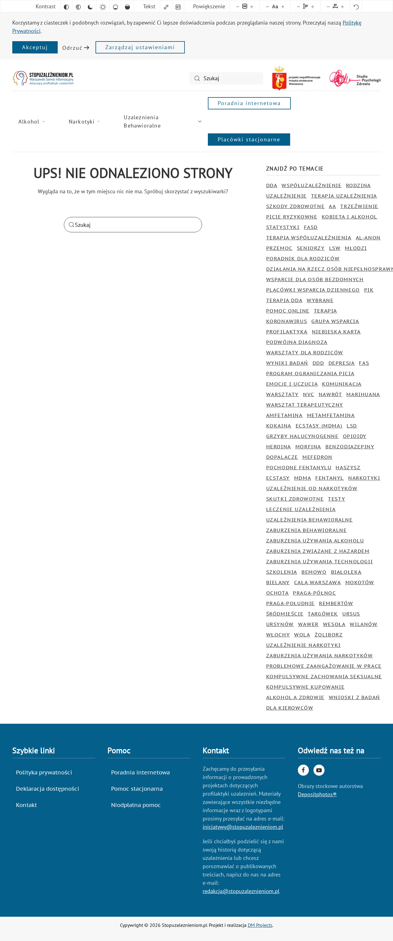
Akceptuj (35, 47)
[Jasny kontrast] (103, 6)
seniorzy (311, 248)
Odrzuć (72, 47)
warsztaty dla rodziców (304, 352)
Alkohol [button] (28, 121)
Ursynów (280, 624)
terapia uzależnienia (344, 196)
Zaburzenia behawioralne (306, 530)
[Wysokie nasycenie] (127, 6)
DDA (272, 185)
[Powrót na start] (43, 78)
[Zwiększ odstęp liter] (342, 6)
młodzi (356, 248)
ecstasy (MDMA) (319, 426)
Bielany (278, 582)
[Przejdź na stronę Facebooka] (303, 770)
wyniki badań (287, 363)
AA (332, 206)
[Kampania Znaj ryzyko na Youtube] (319, 770)
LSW (335, 248)
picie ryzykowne (291, 217)
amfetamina (284, 415)
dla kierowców (289, 708)
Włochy (278, 635)
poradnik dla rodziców (303, 258)
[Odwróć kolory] (66, 6)
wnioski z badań (354, 697)
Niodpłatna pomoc (136, 805)
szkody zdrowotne (295, 206)
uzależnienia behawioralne (309, 520)
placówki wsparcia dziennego (313, 290)
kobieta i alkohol (349, 217)
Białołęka (346, 572)
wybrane (320, 300)
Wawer (308, 624)
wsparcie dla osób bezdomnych (315, 279)
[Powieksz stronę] (251, 6)
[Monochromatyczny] (78, 6)
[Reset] (356, 6)
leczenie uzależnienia (301, 509)
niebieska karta (336, 332)
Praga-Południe (290, 603)
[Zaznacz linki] (166, 6)
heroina (278, 446)
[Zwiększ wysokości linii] (312, 6)
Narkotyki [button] (82, 121)
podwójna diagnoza (297, 342)
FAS (364, 363)
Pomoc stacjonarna (137, 788)
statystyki (283, 227)
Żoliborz (329, 635)
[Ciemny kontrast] (90, 6)
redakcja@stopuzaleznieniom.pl (241, 891)
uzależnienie (286, 196)
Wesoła (334, 624)
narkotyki (364, 478)
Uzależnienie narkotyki (303, 645)
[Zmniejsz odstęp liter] (328, 6)
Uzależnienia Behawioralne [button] (142, 121)
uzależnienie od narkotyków (312, 488)
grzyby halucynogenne (302, 436)
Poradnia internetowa (249, 103)
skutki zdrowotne (295, 499)
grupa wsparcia (335, 321)
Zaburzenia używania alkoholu (315, 540)
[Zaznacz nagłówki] (178, 6)
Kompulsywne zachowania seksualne (324, 676)
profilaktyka (287, 332)
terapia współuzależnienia (309, 237)
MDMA (302, 478)
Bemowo (314, 572)
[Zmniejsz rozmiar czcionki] (267, 6)
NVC (308, 394)
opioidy (355, 436)
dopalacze (282, 457)
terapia (325, 311)
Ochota (277, 593)
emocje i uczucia (292, 384)
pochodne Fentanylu (299, 467)
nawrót (330, 394)
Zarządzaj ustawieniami (140, 47)
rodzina (358, 185)
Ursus (351, 614)
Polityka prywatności (44, 772)
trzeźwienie (359, 206)
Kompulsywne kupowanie (305, 687)
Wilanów (363, 624)
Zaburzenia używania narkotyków (319, 655)
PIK (369, 290)
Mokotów (359, 582)
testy (336, 499)
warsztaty (282, 394)
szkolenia (281, 572)
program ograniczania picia (310, 373)
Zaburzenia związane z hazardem (318, 551)
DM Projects (260, 925)
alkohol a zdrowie (295, 697)
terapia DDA (284, 300)
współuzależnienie (311, 185)
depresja (342, 363)
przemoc (279, 248)
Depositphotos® (317, 794)
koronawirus (286, 321)
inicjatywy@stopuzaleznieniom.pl (243, 826)
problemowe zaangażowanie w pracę (324, 666)
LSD (352, 426)
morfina (308, 446)
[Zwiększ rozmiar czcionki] (282, 6)
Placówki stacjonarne (249, 139)
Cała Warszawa (317, 582)
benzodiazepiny (349, 446)
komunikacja (342, 384)
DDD (318, 363)
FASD (311, 227)
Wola (302, 635)
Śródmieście (285, 614)
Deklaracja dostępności (47, 788)
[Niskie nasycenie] (115, 6)
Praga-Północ (314, 593)
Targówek (323, 614)
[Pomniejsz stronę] (237, 6)
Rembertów (336, 603)
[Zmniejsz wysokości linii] (298, 6)
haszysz (348, 467)
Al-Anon (368, 237)
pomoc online (287, 311)
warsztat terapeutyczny (304, 405)
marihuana (363, 394)
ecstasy (278, 478)
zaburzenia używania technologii (319, 561)
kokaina (278, 426)
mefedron (317, 457)
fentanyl (329, 478)
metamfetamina (331, 415)
